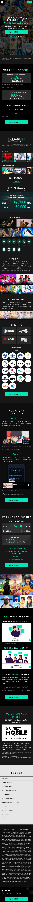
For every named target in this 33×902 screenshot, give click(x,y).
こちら (7, 116)
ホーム (3, 893)
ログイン (29, 2)
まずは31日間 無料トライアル (16, 32)
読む (25, 190)
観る (8, 190)
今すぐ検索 (16, 181)
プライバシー (12, 893)
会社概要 (6, 893)
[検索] (25, 2)
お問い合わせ (18, 893)
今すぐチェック (16, 556)
